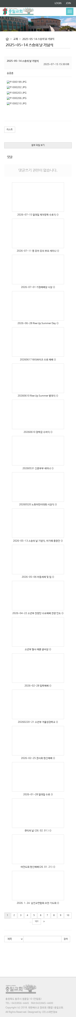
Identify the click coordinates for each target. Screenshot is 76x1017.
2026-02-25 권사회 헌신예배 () (38, 758)
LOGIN (58, 3)
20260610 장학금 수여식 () (38, 432)
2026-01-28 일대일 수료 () (38, 794)
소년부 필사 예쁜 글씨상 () (38, 649)
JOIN (68, 3)
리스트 (10, 129)
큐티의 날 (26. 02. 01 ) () (38, 830)
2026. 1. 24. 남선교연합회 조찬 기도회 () (38, 903)
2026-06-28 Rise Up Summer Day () (38, 323)
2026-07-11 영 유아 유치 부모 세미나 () (38, 251)
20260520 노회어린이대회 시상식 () (38, 504)
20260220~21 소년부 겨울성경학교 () (38, 722)
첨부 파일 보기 (38, 145)
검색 (66, 939)
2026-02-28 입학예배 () (38, 685)
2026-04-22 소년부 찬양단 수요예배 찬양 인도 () (38, 613)
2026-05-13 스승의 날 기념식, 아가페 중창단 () (38, 541)
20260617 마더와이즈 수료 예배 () (38, 359)
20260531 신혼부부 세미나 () (38, 468)
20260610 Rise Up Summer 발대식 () (38, 395)
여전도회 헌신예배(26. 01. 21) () (38, 867)
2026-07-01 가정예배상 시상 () (38, 287)
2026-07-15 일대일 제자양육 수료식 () (38, 214)
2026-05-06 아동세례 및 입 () (38, 577)
